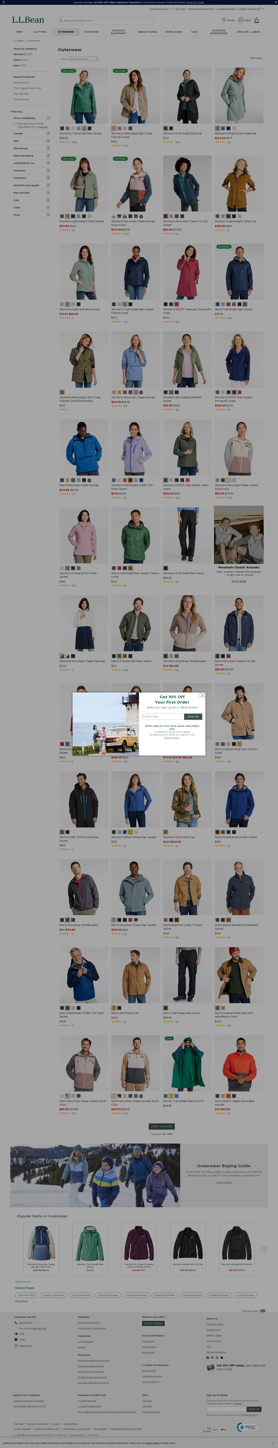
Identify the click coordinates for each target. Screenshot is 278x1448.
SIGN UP (193, 716)
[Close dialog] (202, 695)
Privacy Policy (172, 737)
